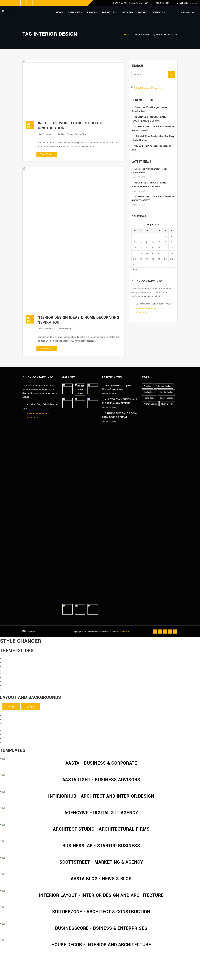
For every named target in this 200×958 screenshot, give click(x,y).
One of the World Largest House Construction (156, 34)
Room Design (167, 403)
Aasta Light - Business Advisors (101, 780)
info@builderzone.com (187, 2)
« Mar (134, 269)
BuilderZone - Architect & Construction (101, 912)
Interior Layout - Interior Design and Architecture (101, 895)
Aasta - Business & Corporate (101, 763)
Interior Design (166, 397)
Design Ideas (149, 392)
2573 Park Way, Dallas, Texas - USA (130, 2)
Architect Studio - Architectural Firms (101, 829)
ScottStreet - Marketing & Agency (101, 862)
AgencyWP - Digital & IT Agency (101, 813)
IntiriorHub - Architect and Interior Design (101, 796)
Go (171, 74)
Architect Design (66, 134)
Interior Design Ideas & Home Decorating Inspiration (77, 320)
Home (59, 12)
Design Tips (80, 134)
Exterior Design (166, 392)
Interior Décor (64, 328)
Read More (45, 154)
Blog (142, 12)
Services (74, 12)
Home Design (150, 397)
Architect (147, 386)
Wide (11, 706)
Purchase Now (187, 12)
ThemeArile (124, 631)
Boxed (30, 706)
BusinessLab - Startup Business (101, 846)
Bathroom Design (163, 386)
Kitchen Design (150, 403)
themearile (46, 134)
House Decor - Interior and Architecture (101, 945)
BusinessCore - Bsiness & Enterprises (101, 928)
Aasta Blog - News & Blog (101, 879)
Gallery (127, 12)
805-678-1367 (162, 2)
